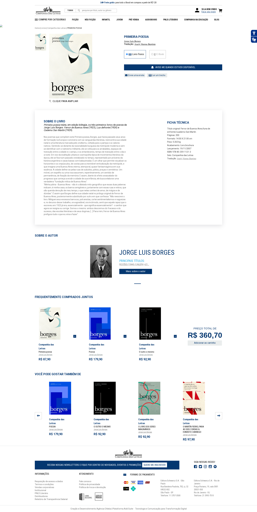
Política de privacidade (89, 484)
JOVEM (119, 19)
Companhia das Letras (56, 28)
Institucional (40, 490)
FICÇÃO (75, 19)
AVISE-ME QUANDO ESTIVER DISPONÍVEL (175, 67)
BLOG (216, 19)
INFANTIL (106, 19)
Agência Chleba (104, 509)
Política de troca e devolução (92, 487)
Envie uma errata (136, 75)
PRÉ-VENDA (134, 19)
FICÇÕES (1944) (126, 264)
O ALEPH (139, 264)
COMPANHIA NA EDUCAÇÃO (196, 19)
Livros (43, 28)
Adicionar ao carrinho (205, 342)
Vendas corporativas (44, 487)
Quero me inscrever (155, 465)
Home (37, 28)
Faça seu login (209, 12)
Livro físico (138, 54)
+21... (146, 264)
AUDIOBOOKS (151, 19)
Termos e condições (44, 484)
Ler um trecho (158, 75)
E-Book (160, 54)
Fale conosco (85, 481)
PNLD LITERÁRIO (170, 19)
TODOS (70, 10)
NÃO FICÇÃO (90, 19)
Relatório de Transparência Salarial (51, 499)
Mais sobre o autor (135, 271)
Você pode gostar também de (58, 374)
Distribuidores (41, 496)
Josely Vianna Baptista (145, 44)
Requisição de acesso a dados (49, 481)
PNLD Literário (41, 493)
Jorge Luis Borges (132, 41)
